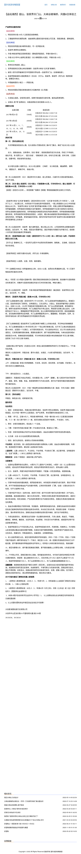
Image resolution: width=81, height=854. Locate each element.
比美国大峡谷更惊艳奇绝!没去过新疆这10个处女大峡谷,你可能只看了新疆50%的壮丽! (24, 820)
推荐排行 (63, 5)
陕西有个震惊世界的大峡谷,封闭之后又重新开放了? (21, 816)
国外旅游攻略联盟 (12, 4)
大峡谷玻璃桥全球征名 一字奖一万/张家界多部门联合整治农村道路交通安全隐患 (23, 801)
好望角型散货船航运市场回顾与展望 (16, 827)
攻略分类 (54, 5)
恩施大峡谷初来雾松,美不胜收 (14, 805)
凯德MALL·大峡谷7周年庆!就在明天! (16, 809)
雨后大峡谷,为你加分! (11, 797)
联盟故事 (72, 5)
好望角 (6, 831)
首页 (46, 5)
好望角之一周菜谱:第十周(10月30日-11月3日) (19, 824)
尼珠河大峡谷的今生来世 (12, 812)
